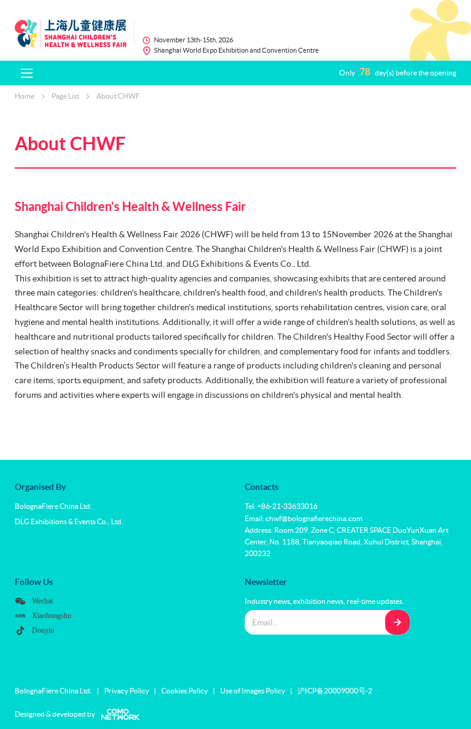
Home (24, 96)
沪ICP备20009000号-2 (334, 691)
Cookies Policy (184, 691)
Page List (65, 96)
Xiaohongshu (51, 615)
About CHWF (118, 96)
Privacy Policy (126, 691)
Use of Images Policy (252, 691)
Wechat (42, 601)
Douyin (43, 630)
